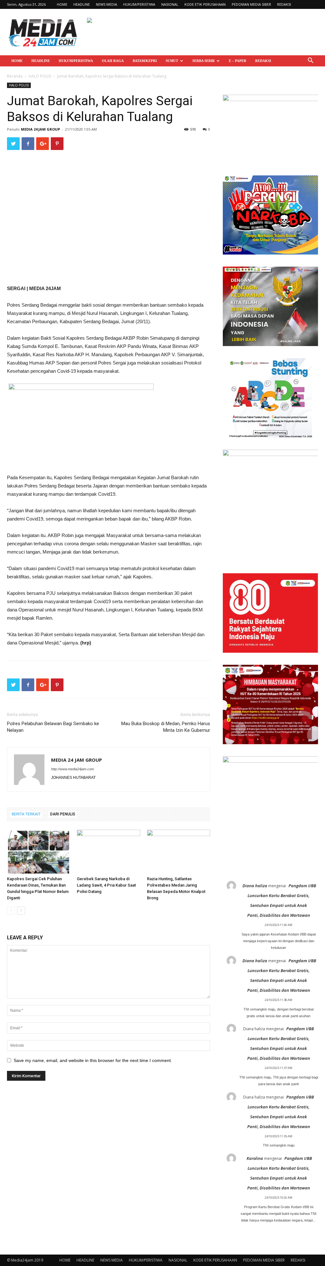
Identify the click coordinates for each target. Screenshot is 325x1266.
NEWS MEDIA (106, 4)
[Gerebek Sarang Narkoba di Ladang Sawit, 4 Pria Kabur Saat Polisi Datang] (108, 851)
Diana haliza (254, 885)
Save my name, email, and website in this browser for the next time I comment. (93, 1060)
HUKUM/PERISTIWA (139, 4)
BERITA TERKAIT (26, 814)
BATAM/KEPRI (145, 61)
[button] (310, 61)
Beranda (15, 76)
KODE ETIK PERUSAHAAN (205, 4)
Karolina (255, 1158)
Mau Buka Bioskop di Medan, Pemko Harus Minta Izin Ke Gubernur (165, 727)
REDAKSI (284, 4)
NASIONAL (169, 4)
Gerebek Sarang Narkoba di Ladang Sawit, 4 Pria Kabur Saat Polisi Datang (106, 885)
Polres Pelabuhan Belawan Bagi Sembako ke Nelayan (53, 727)
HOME (62, 4)
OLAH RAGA (113, 61)
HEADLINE (81, 4)
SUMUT (172, 61)
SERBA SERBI (203, 61)
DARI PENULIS (62, 814)
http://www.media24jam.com (72, 769)
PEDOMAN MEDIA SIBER (251, 4)
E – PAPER (237, 61)
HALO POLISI (40, 76)
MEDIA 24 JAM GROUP (40, 129)
